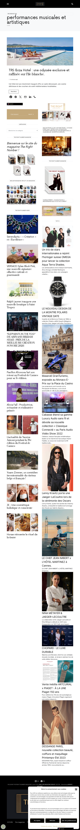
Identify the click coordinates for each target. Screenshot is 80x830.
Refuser (52, 820)
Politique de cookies (46, 826)
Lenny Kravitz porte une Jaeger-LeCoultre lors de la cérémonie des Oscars (56, 497)
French (11, 104)
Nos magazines (20, 822)
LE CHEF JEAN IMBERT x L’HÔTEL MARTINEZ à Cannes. (56, 562)
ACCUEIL (10, 822)
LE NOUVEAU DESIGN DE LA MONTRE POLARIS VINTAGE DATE (56, 312)
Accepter (37, 820)
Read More (14, 91)
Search (30, 114)
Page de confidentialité (59, 826)
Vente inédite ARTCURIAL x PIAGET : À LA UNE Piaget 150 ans (57, 688)
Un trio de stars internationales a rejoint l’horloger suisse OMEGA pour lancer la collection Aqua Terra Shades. (56, 257)
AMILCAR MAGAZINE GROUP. (47, 784)
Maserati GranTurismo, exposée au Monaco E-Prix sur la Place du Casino (57, 379)
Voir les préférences (69, 820)
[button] (76, 789)
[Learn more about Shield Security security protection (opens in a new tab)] (3, 826)
